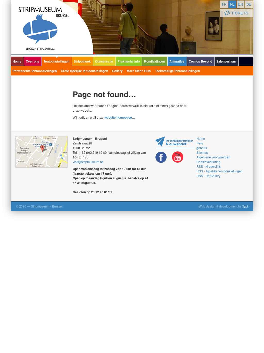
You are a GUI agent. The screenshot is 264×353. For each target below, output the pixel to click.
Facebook (161, 157)
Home (17, 61)
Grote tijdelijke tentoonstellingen (84, 70)
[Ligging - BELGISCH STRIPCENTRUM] (41, 152)
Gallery (117, 70)
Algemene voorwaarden (213, 157)
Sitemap (202, 152)
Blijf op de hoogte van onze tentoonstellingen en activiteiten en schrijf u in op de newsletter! (175, 142)
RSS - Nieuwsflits (208, 166)
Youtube (178, 157)
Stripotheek (82, 61)
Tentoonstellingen (56, 61)
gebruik (201, 147)
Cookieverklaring (208, 161)
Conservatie (104, 61)
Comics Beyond (200, 61)
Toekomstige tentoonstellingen (177, 70)
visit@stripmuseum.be (88, 161)
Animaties (176, 61)
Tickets (240, 13)
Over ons (32, 61)
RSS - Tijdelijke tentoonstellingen (219, 171)
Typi (245, 206)
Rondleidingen (154, 61)
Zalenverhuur (226, 61)
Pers (199, 143)
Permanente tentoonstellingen (35, 70)
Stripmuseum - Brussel (52, 27)
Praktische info (129, 61)
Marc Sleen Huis (139, 70)
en (240, 4)
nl (232, 4)
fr (224, 4)
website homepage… (119, 117)
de (248, 4)
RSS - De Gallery (208, 175)
